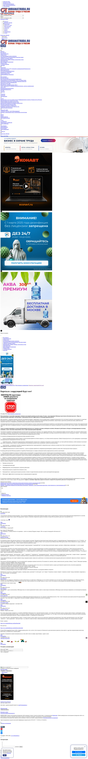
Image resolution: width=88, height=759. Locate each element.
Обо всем (3, 65)
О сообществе (4, 121)
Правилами (54, 715)
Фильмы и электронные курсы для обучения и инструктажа (14, 112)
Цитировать (3, 523)
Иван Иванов (3, 578)
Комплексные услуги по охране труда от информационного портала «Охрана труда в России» (21, 99)
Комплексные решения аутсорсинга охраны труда (11, 103)
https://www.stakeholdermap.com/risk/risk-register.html (12, 628)
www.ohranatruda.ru (15, 735)
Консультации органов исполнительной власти (11, 79)
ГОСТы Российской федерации (7, 71)
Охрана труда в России (6, 701)
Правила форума (4, 116)
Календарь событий (7, 22)
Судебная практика (5, 64)
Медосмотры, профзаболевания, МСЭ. (9, 84)
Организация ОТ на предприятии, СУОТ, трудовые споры (13, 80)
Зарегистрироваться (5, 757)
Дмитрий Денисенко (5, 638)
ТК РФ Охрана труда (5, 73)
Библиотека (7, 24)
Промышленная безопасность (7, 88)
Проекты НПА (4, 63)
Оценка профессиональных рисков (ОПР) (10, 102)
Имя (1, 522)
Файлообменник (4, 127)
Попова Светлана (4, 537)
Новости (6, 21)
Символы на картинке (6, 667)
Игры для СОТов (4, 135)
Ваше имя (3, 649)
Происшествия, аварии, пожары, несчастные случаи (12, 59)
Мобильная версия (4, 709)
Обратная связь (6, 1)
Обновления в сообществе (6, 122)
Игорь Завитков (4, 595)
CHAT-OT (3, 131)
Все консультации (4, 77)
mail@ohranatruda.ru (22, 705)
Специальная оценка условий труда (8, 105)
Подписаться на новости (8, 3)
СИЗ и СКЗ (3, 87)
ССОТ (5, 33)
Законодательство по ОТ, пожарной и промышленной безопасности (15, 68)
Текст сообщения (5, 651)
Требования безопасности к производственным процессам (13, 81)
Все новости (3, 52)
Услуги (5, 29)
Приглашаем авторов (5, 118)
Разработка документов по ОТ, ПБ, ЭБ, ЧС (10, 106)
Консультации (7, 26)
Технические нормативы (6, 72)
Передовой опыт (4, 60)
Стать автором (6, 6)
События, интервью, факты (7, 58)
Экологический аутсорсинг (6, 107)
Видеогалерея (4, 128)
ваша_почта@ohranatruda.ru (9, 5)
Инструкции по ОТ (5, 69)
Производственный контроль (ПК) (8, 104)
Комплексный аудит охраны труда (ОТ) (9, 100)
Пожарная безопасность (6, 89)
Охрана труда (3, 55)
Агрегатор (6, 27)
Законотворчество (4, 53)
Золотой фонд (7, 31)
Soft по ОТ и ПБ (8, 25)
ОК (4, 755)
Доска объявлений (5, 129)
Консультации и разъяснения (7, 61)
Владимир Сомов (4, 602)
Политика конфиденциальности (8, 713)
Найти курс (74, 500)
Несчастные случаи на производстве (9, 82)
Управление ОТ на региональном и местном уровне (12, 57)
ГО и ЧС (2, 90)
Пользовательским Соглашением (50, 717)
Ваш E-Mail (3, 650)
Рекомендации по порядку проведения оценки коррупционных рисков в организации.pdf (20, 483)
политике (9, 753)
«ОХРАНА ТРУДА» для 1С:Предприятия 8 (10, 111)
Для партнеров (4, 96)
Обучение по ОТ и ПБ (5, 83)
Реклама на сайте (7, 2)
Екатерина (3, 513)
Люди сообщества (4, 123)
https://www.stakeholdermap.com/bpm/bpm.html (10, 623)
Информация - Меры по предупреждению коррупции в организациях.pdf (17, 484)
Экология (3, 91)
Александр (3, 526)
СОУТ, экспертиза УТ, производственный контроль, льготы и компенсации (17, 86)
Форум (5, 30)
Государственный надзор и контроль (9, 56)
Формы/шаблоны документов (7, 74)
